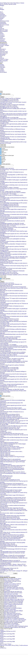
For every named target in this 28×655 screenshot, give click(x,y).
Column (3, 158)
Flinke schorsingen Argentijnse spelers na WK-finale (14, 274)
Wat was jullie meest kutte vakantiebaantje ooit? (13, 500)
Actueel (2, 13)
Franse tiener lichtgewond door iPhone (12, 578)
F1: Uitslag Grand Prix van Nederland (10, 98)
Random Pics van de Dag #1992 (9, 99)
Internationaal (3, 15)
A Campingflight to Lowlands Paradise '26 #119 (13, 497)
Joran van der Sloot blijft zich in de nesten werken (13, 425)
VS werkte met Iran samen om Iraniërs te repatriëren (13, 113)
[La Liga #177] (5, 477)
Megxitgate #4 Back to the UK (9, 568)
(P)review (3, 159)
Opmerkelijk (3, 22)
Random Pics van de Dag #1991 (9, 107)
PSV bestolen (7, 590)
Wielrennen (2, 38)
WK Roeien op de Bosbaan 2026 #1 (10, 414)
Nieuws (18, 3)
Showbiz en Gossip (4, 21)
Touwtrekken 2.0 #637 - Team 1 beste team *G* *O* (14, 420)
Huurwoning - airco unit (7, 543)
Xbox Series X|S (4, 53)
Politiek (1, 18)
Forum (1, 3)
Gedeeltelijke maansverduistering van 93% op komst (13, 202)
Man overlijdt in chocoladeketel (11, 623)
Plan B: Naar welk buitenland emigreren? (11, 537)
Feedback (2, 71)
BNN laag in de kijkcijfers (10, 612)
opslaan (2, 96)
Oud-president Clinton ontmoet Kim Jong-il (13, 600)
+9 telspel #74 (5, 452)
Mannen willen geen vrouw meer (9, 428)
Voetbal (1, 33)
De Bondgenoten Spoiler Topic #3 (10, 415)
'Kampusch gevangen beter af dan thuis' (13, 595)
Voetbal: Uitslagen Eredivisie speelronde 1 (13, 604)
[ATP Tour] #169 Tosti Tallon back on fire (11, 433)
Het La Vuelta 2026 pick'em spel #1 (10, 422)
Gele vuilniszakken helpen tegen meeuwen (13, 587)
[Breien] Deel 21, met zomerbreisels (10, 459)
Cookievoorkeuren (23, 645)
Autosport (2, 36)
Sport (1, 32)
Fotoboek (2, 65)
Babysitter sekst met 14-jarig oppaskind (13, 622)
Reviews (2, 4)
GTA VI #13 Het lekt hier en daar (9, 446)
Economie (2, 17)
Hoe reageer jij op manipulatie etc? (9, 517)
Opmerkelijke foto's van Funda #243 (10, 491)
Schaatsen (2, 40)
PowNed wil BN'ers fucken (10, 606)
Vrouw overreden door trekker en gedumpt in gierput (16, 626)
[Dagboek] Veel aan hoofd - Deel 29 (10, 427)
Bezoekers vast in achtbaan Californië (12, 583)
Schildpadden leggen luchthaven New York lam (14, 627)
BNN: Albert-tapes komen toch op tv (12, 613)
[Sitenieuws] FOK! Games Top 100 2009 (13, 603)
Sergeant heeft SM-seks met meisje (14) (13, 591)
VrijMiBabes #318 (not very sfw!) (9, 100)
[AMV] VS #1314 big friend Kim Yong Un (12, 468)
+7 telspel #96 (5, 454)
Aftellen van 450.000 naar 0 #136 (10, 479)
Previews (6, 4)
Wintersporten (3, 41)
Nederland (2, 14)
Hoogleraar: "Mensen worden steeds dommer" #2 (13, 524)
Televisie (2, 28)
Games (1, 46)
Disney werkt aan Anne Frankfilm (11, 580)
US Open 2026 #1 (5, 432)
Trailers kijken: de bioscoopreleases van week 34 (12, 224)
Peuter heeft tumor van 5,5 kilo (11, 594)
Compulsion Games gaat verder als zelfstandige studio (14, 256)
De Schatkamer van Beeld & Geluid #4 (11, 416)
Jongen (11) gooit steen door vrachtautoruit (13, 601)
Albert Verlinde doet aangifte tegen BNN (13, 614)
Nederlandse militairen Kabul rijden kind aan (14, 599)
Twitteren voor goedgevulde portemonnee (13, 596)
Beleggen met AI (5, 464)
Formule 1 (2, 35)
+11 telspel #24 (5, 478)
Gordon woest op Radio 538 (10, 598)
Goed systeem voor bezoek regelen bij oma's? (12, 536)
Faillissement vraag (6, 475)
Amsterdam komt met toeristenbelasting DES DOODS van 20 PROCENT (12, 470)
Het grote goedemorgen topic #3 (9, 419)
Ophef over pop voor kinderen (10, 586)
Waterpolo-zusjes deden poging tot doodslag (14, 589)
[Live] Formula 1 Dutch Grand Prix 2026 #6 (12, 472)
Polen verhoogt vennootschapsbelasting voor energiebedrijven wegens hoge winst (12, 385)
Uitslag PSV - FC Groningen (8, 193)
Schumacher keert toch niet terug (11, 585)
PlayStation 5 (3, 54)
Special (3, 161)
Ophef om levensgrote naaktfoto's (12, 624)
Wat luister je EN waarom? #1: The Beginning (12, 556)
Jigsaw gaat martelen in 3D (10, 605)
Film (1, 27)
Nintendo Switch (4, 51)
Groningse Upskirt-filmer (10, 609)
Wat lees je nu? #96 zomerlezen (9, 501)
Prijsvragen (2, 67)
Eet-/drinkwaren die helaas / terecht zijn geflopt (12, 542)
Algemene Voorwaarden (5, 645)
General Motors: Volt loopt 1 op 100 (12, 581)
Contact (2, 68)
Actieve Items (13, 3)
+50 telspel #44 (5, 450)
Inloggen (2, 5)
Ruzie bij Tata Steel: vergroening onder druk (11, 508)
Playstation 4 (3, 49)
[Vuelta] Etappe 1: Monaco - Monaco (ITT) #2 (12, 564)
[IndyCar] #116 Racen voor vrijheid (10, 518)
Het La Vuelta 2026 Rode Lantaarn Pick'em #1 (12, 465)
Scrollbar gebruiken (5, 94)
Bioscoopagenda (4, 31)
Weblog (5, 3)
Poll (2, 162)
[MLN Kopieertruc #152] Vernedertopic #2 (11, 483)
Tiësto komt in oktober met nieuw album (13, 592)
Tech (1, 19)
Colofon (2, 69)
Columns (22, 3)
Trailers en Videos (4, 59)
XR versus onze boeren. (7, 168)
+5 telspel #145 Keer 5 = (7, 455)
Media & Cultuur (4, 29)
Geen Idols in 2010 (8, 582)
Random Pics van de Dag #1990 (9, 117)
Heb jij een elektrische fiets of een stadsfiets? (12, 534)
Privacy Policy (15, 645)
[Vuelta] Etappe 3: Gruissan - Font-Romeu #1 (12, 447)
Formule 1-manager (4, 45)
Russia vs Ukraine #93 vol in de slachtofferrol (12, 555)
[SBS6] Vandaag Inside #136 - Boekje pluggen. (13, 443)
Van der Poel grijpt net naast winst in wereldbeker (13, 192)
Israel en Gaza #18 (6, 445)
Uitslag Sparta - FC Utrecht (8, 226)
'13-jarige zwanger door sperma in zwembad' (14, 621)
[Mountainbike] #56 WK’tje (8, 545)
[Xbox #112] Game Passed (8, 527)
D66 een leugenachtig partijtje (8, 338)
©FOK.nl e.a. (3, 648)
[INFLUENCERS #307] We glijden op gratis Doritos (14, 418)
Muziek (1, 26)
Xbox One (2, 50)
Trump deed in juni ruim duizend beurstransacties (13, 217)
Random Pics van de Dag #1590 (9, 368)
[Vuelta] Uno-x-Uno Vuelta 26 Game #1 (11, 466)
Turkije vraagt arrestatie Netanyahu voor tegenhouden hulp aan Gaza (11, 261)
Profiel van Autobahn (5, 576)
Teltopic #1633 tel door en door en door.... (11, 451)
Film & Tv (3, 152)
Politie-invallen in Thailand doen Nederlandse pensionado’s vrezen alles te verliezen (12, 105)
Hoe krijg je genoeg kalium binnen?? (10, 538)
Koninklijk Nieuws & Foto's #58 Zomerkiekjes (12, 551)
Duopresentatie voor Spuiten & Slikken (13, 608)
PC (0, 47)
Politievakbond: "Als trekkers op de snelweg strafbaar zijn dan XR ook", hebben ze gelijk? (12, 359)
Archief (14, 4)
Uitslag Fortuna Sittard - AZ (8, 229)
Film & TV (2, 55)
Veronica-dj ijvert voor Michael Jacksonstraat (14, 618)
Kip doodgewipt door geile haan (11, 617)
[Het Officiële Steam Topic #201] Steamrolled (12, 515)
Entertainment (3, 23)
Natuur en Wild (5, 525)
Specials (10, 4)
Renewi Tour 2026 (6, 569)
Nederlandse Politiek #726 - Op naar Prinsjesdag (13, 509)
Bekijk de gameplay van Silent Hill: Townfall (12, 223)
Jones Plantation (5, 528)
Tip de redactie (3, 72)
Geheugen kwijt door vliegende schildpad (13, 610)
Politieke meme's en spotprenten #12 (10, 449)
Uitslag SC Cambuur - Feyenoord (9, 187)
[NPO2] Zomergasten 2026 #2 (9, 442)
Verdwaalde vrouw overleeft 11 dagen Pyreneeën (15, 619)
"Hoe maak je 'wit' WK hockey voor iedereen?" (13, 460)
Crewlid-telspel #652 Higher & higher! (11, 408)
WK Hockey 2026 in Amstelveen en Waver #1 (12, 499)
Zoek (8, 3)
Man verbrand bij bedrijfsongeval (11, 615)
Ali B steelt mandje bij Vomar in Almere (11, 490)
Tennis (1, 37)
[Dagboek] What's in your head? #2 (10, 560)
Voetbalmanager (3, 44)
